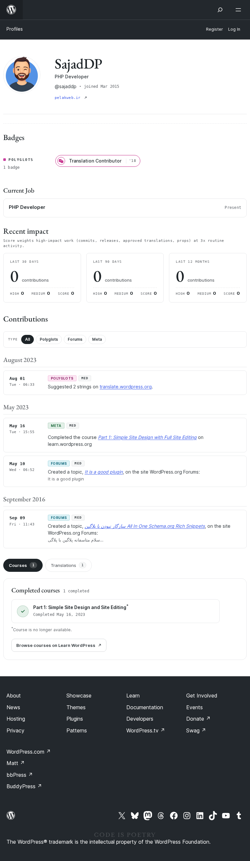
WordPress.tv (145, 730)
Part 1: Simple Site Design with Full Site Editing (147, 437)
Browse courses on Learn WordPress (55, 645)
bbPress (20, 775)
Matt (16, 763)
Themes (76, 707)
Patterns (76, 730)
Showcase (78, 695)
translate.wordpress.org (126, 386)
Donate (198, 718)
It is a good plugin (104, 472)
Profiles (15, 29)
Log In (234, 29)
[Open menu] (239, 10)
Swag (196, 730)
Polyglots (49, 339)
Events (194, 707)
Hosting (16, 718)
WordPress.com (29, 751)
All (27, 339)
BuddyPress (24, 786)
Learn (133, 695)
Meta (97, 339)
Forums (75, 339)
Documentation (144, 707)
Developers (139, 718)
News (13, 707)
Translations (67, 565)
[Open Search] (220, 10)
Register (214, 29)
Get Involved (201, 695)
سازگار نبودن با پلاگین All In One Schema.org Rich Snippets (145, 526)
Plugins (74, 718)
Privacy (15, 730)
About (14, 695)
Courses (22, 565)
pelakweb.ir (69, 98)
